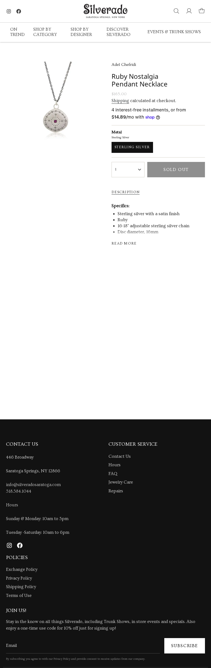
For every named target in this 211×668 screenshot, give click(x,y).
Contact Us (120, 456)
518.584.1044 (18, 491)
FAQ (113, 473)
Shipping (120, 100)
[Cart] (201, 11)
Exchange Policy (21, 569)
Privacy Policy (19, 578)
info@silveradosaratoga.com (33, 484)
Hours (12, 505)
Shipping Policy (21, 586)
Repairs (116, 491)
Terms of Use (19, 595)
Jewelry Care (121, 482)
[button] (17, 32)
